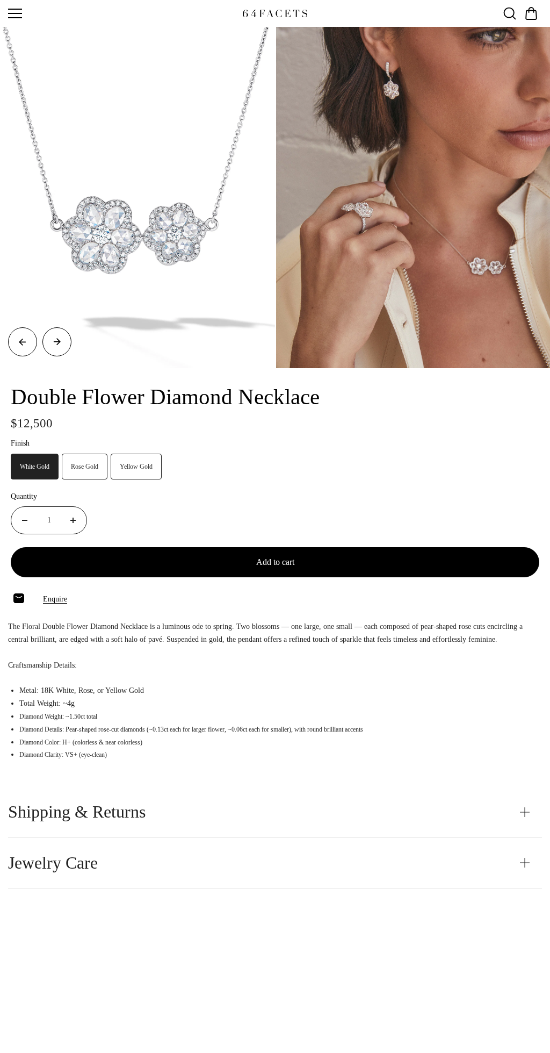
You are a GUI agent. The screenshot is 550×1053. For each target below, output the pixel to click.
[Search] (509, 13)
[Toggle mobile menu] (122, 13)
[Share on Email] (19, 598)
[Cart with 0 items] (531, 13)
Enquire (55, 599)
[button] (531, 13)
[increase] (73, 520)
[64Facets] (275, 13)
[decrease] (24, 520)
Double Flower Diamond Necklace (165, 397)
